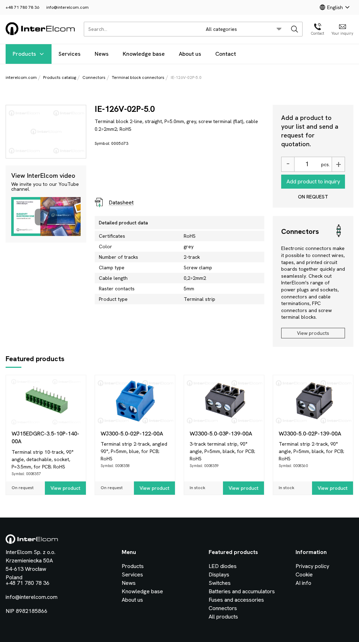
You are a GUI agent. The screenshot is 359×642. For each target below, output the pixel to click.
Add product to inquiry (313, 181)
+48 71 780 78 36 (22, 7)
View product (65, 488)
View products (313, 333)
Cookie (304, 574)
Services (70, 54)
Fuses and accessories (236, 599)
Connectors (94, 77)
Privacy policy (312, 566)
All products (223, 616)
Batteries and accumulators (242, 591)
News (102, 54)
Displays (219, 574)
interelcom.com (21, 77)
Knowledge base (144, 54)
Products (24, 54)
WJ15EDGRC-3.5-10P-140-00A (45, 437)
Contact (225, 54)
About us (190, 54)
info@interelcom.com (67, 7)
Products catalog (59, 77)
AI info (303, 583)
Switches (220, 583)
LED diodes (223, 566)
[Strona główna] (40, 34)
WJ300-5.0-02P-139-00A (310, 433)
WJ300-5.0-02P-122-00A (132, 433)
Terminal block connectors (138, 77)
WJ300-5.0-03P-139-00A (221, 433)
